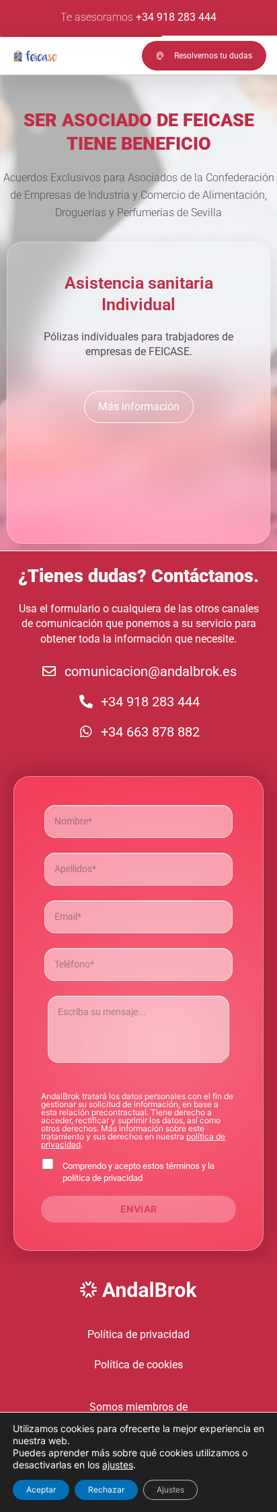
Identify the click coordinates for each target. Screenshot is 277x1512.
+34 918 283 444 (176, 17)
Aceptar (41, 1489)
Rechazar (106, 1489)
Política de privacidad (138, 1334)
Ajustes (170, 1489)
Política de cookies (138, 1364)
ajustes (117, 1464)
